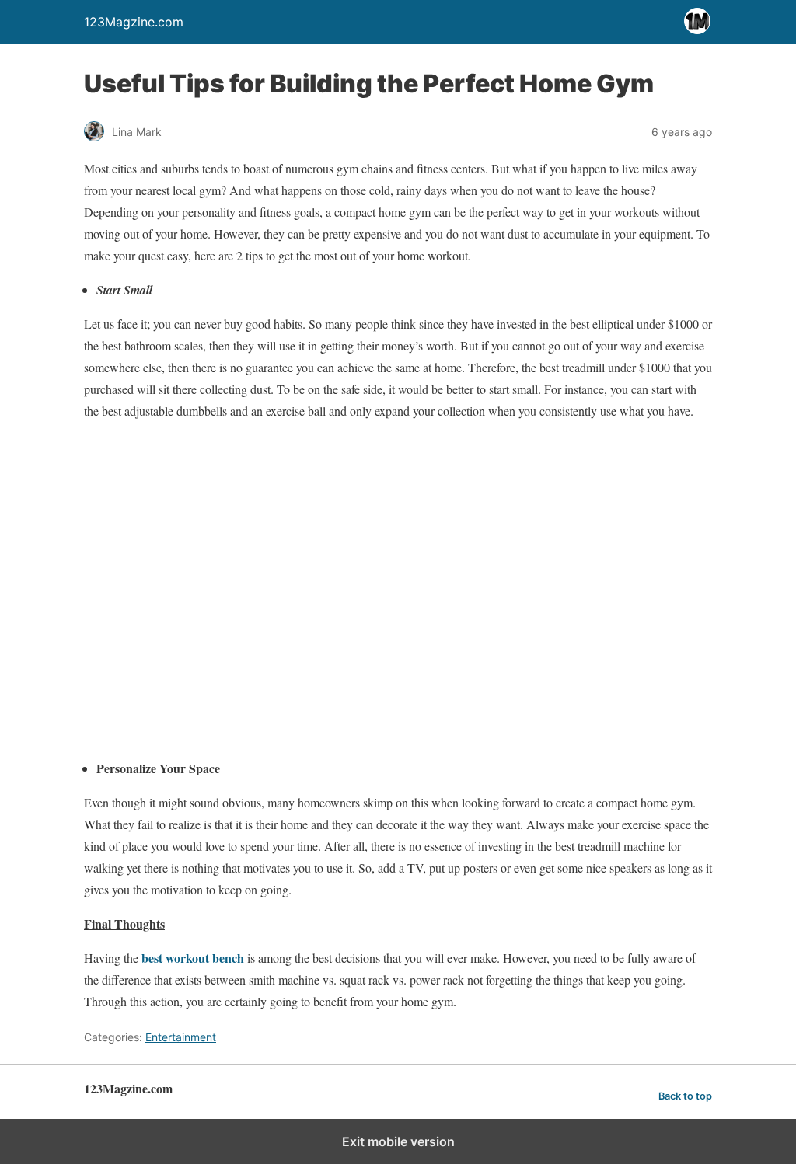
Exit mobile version (398, 1141)
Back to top (685, 1096)
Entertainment (180, 1037)
